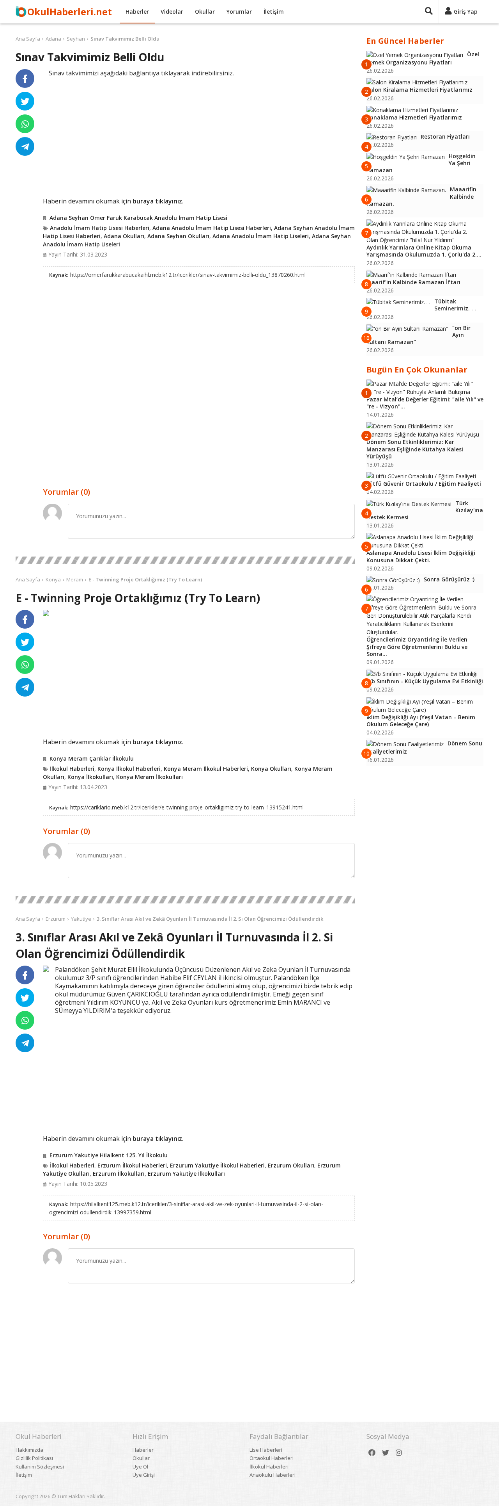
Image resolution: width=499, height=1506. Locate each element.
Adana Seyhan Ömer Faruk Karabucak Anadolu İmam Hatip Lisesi (138, 217)
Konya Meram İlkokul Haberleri (206, 768)
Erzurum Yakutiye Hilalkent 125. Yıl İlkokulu (109, 1155)
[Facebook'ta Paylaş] (25, 78)
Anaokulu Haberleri (273, 1474)
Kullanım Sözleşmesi (40, 1466)
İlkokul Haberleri (72, 768)
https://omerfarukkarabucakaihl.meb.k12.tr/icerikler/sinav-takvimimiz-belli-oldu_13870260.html (188, 274)
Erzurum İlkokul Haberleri (132, 1165)
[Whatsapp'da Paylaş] (25, 123)
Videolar (172, 11)
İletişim (274, 11)
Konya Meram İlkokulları (149, 777)
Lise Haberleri (266, 1449)
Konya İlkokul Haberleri (129, 768)
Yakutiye (81, 918)
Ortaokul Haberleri (272, 1457)
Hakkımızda (29, 1449)
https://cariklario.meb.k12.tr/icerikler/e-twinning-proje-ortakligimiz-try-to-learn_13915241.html (187, 807)
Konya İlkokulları (90, 777)
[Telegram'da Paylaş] (25, 146)
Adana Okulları (124, 236)
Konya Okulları (271, 768)
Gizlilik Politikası (34, 1457)
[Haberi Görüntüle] (46, 613)
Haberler (137, 11)
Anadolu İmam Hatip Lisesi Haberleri (99, 228)
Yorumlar (239, 11)
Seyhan (76, 38)
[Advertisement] (199, 136)
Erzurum (55, 918)
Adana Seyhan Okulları (178, 236)
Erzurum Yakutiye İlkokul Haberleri (217, 1165)
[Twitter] (385, 1452)
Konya (53, 579)
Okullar (205, 11)
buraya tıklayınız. (158, 201)
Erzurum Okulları (291, 1165)
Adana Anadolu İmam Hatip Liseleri (260, 236)
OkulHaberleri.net (69, 11)
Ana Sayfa (28, 38)
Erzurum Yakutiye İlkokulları (186, 1173)
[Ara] (429, 11)
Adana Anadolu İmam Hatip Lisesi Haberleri (211, 228)
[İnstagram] (399, 1452)
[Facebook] (371, 1452)
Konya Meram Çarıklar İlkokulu (92, 758)
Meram (74, 579)
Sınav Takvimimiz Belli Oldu (124, 38)
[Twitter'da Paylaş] (25, 101)
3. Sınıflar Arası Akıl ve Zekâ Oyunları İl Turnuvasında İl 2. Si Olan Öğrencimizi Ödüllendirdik (210, 918)
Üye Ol (140, 1466)
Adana (53, 38)
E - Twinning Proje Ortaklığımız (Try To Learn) (145, 579)
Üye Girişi (144, 1474)
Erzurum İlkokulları (119, 1173)
